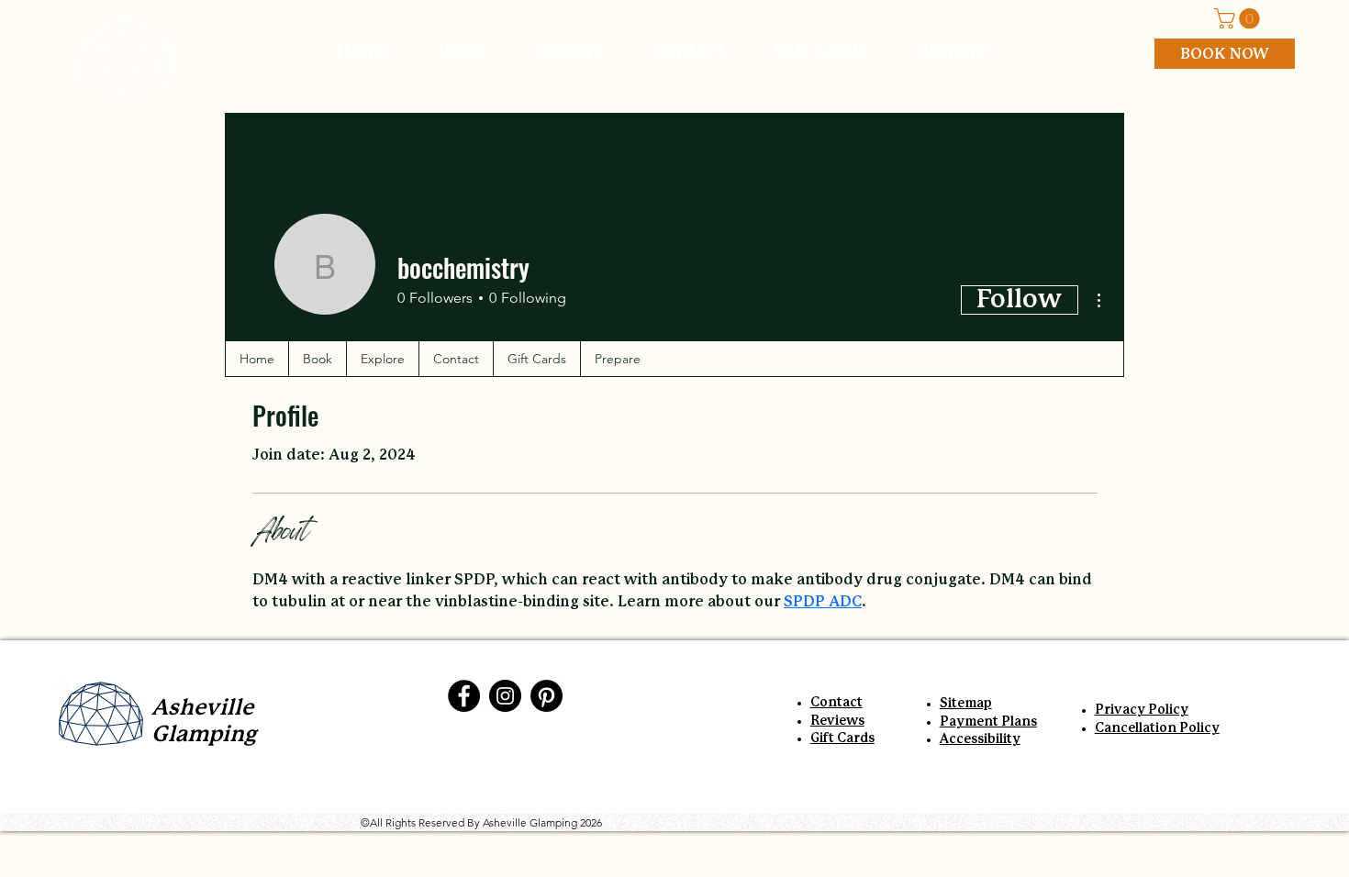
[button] (1239, 18)
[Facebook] (464, 696)
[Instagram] (505, 696)
